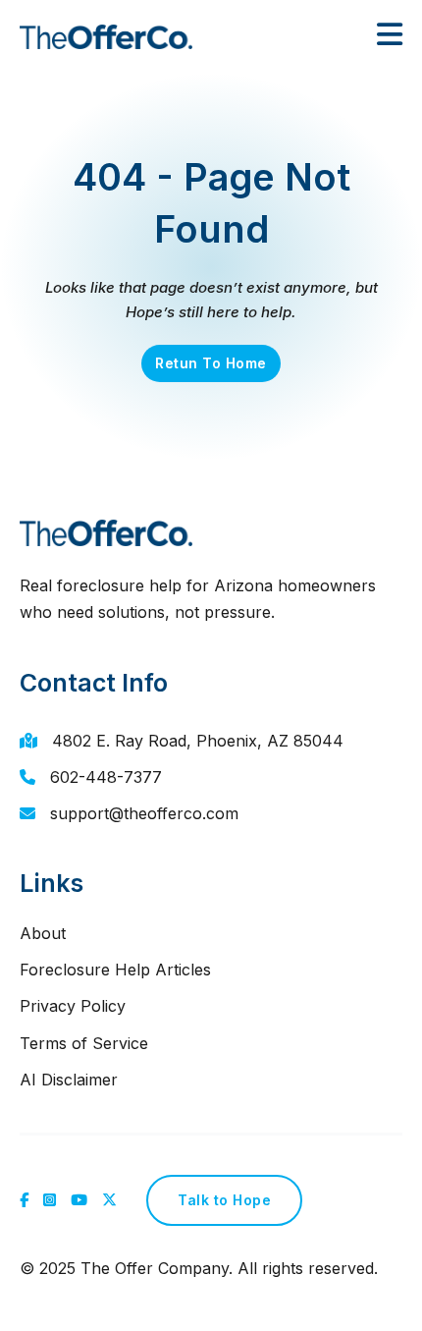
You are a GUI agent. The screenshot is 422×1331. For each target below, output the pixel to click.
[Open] (389, 34)
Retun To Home (211, 363)
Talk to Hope (224, 1200)
